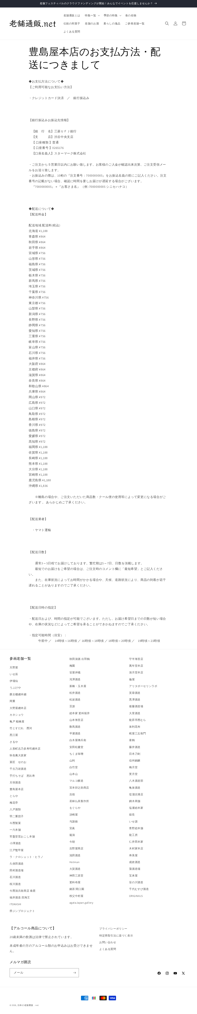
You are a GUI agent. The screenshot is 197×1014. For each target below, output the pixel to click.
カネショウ (17, 714)
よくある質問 (107, 949)
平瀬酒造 (75, 733)
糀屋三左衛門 (137, 733)
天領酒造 (15, 782)
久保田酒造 (17, 863)
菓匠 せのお (18, 762)
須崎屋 (73, 814)
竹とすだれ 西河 (21, 728)
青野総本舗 (136, 828)
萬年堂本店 (136, 665)
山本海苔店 (76, 720)
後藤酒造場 (136, 706)
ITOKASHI (15, 904)
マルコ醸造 (76, 780)
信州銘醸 (134, 760)
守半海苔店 (136, 659)
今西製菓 (15, 823)
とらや (14, 796)
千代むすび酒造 (139, 889)
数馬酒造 (75, 726)
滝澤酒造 (75, 679)
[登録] (74, 972)
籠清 (72, 835)
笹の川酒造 (136, 882)
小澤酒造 (15, 843)
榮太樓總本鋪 (18, 694)
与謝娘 (73, 821)
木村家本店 (136, 848)
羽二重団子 (17, 816)
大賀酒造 (75, 869)
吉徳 (72, 794)
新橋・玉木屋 (77, 686)
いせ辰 (14, 674)
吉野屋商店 (76, 848)
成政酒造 (134, 862)
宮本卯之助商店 (79, 787)
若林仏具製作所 (79, 801)
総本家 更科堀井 (79, 713)
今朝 (72, 841)
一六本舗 (15, 829)
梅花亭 (14, 802)
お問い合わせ (107, 942)
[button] (92, 15)
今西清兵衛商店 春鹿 (23, 890)
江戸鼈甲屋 (17, 850)
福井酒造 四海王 (20, 897)
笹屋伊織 (75, 672)
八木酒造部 (136, 780)
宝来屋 (133, 875)
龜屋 (132, 679)
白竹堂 (73, 767)
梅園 (72, 665)
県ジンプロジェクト (22, 911)
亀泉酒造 (134, 787)
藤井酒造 (134, 747)
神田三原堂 (76, 875)
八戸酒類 (15, 809)
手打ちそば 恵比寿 (22, 775)
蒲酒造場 (134, 869)
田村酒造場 (17, 870)
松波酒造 (75, 699)
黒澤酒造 (134, 699)
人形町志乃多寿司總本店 (25, 748)
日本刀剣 (134, 753)
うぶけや (15, 687)
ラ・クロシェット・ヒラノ (26, 857)
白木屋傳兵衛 (77, 740)
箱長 (132, 814)
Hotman (74, 862)
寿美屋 (133, 855)
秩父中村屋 (76, 896)
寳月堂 (133, 774)
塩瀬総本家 (136, 808)
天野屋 (14, 667)
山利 (72, 760)
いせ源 (133, 821)
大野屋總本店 (18, 708)
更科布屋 (75, 882)
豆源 (72, 706)
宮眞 (72, 828)
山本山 (73, 774)
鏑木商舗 (134, 801)
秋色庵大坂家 (18, 755)
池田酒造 (75, 855)
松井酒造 (75, 693)
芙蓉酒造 (134, 693)
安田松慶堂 (76, 747)
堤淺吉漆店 (136, 794)
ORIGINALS (136, 896)
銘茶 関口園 (76, 889)
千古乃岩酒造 (18, 769)
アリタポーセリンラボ (143, 686)
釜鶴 (132, 740)
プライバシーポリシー (113, 928)
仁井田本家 (136, 841)
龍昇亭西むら (137, 720)
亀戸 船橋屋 (17, 721)
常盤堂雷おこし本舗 (22, 836)
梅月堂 (133, 767)
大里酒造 (134, 713)
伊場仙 (14, 681)
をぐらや (75, 808)
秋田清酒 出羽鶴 (79, 659)
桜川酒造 (15, 884)
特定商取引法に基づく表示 (116, 935)
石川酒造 (15, 877)
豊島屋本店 (17, 789)
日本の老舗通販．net (28, 1005)
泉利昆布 (134, 726)
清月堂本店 (136, 672)
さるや (14, 742)
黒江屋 (14, 735)
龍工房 (133, 835)
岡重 (12, 701)
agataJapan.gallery (81, 902)
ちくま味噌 (76, 753)
